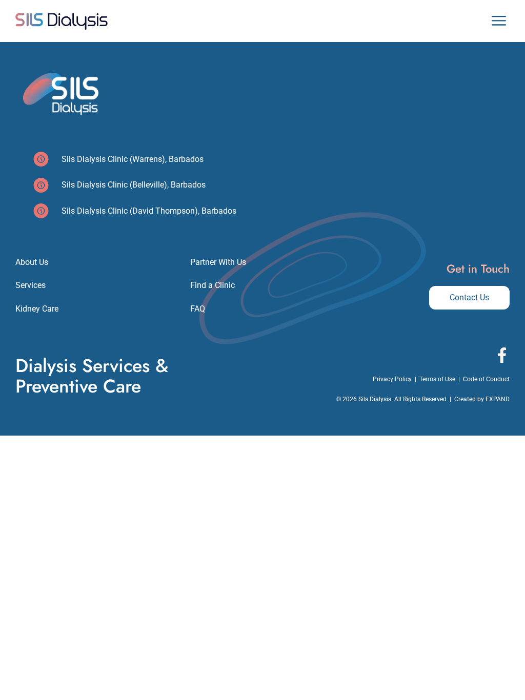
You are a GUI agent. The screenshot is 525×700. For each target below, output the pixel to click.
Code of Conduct (486, 379)
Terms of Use (437, 379)
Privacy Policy (392, 379)
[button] (499, 21)
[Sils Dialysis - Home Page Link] (61, 21)
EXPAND (498, 399)
